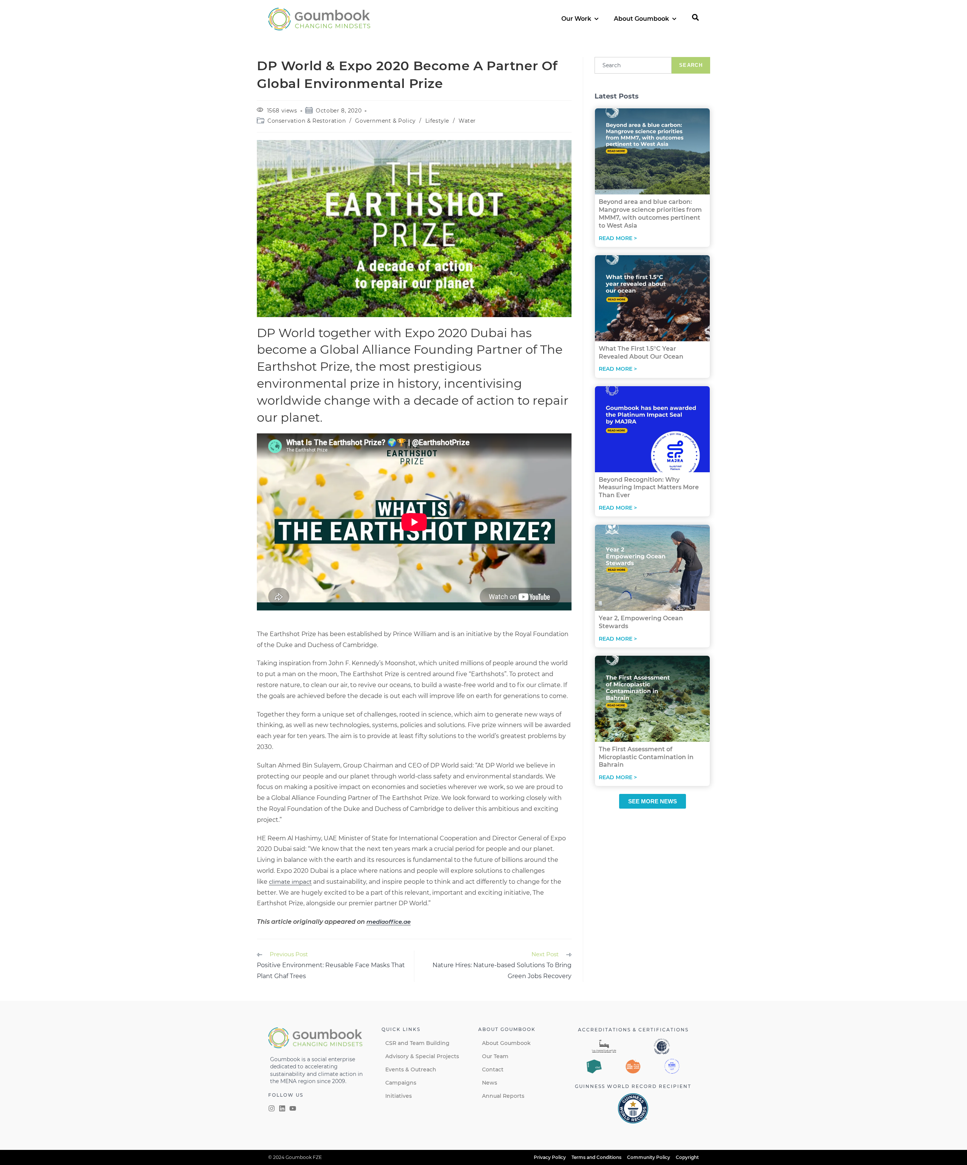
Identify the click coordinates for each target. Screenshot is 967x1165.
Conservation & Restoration (306, 120)
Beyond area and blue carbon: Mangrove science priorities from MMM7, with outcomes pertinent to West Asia (650, 213)
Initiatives (398, 1096)
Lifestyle (437, 120)
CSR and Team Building (417, 1043)
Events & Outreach (410, 1069)
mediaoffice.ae (388, 921)
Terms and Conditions (596, 1157)
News (489, 1082)
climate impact (290, 881)
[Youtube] (292, 1108)
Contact (493, 1069)
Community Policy (648, 1157)
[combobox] (633, 65)
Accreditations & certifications (633, 1029)
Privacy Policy (550, 1157)
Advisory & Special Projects (422, 1056)
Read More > (618, 238)
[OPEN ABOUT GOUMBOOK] (674, 18)
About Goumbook (506, 1043)
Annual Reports (503, 1096)
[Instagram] (271, 1108)
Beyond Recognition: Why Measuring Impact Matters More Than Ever (649, 487)
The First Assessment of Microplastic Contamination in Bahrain (646, 757)
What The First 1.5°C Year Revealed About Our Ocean (641, 352)
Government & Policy (385, 120)
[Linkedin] (282, 1108)
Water (467, 120)
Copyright (687, 1157)
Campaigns (400, 1082)
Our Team (495, 1056)
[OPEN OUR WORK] (596, 18)
